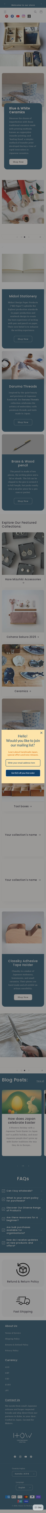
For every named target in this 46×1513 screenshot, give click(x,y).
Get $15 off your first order (23, 773)
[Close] (41, 733)
